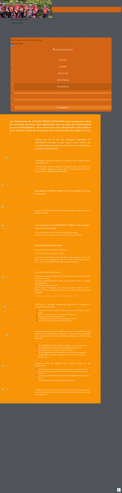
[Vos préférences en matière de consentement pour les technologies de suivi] (119, 490)
